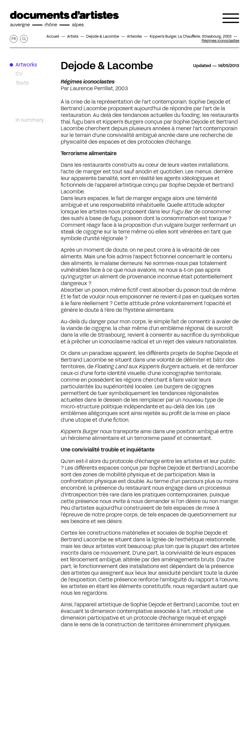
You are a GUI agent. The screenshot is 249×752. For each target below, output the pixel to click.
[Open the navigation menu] (230, 18)
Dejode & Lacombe (107, 65)
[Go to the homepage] (64, 19)
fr (14, 39)
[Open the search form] (24, 39)
